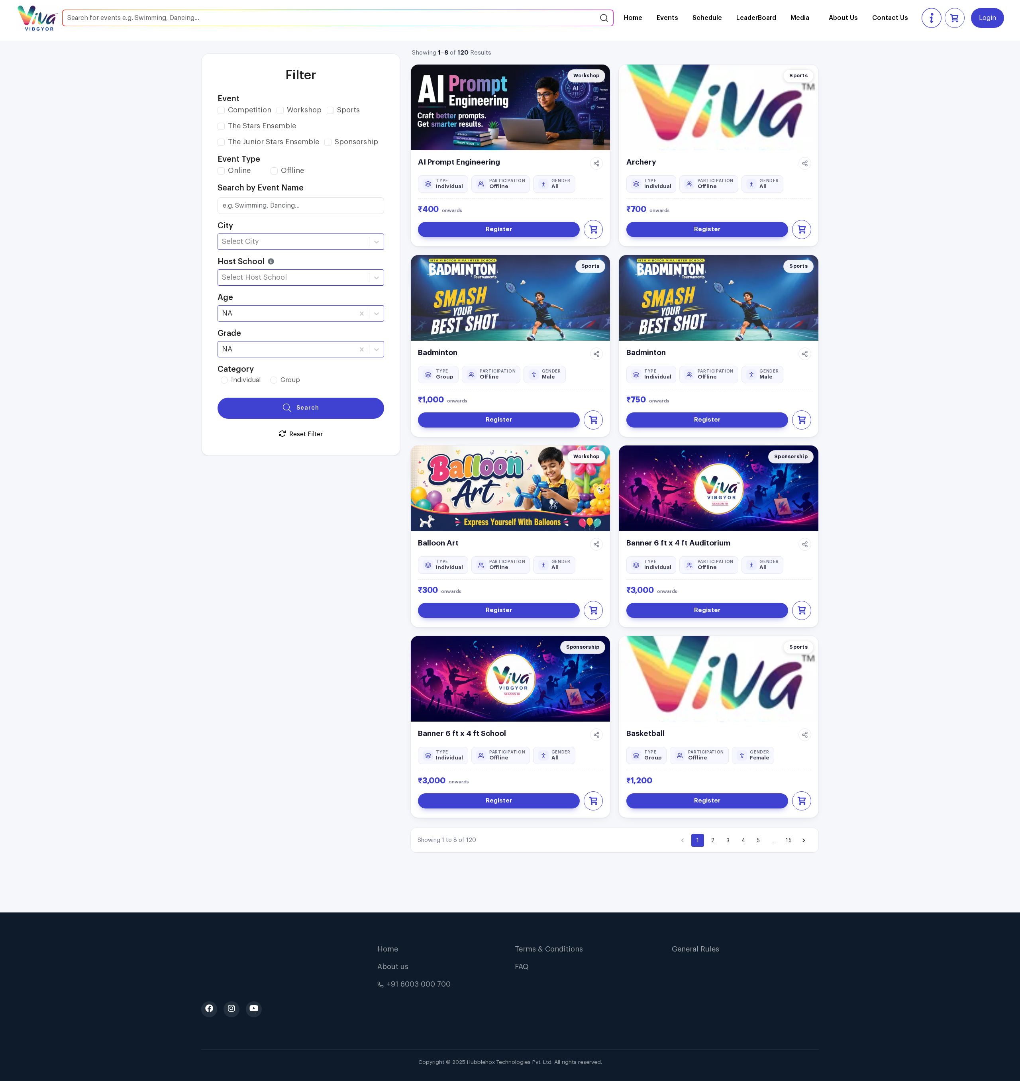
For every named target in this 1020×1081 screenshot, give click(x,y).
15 (788, 840)
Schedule (707, 18)
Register (499, 229)
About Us (843, 18)
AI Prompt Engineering (459, 162)
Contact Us (890, 18)
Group (290, 380)
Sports (348, 110)
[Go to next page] (803, 840)
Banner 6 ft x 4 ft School (462, 733)
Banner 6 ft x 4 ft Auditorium (678, 543)
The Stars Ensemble (262, 125)
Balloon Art (438, 543)
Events (667, 18)
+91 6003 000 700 (419, 984)
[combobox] (223, 241)
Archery (641, 162)
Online (239, 170)
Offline (292, 170)
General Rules (695, 949)
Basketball (645, 733)
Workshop (304, 110)
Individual (246, 380)
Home (633, 18)
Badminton (437, 352)
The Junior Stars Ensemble (273, 141)
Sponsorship (356, 141)
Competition (249, 110)
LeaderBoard (756, 18)
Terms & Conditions (549, 949)
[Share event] (596, 163)
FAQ (522, 966)
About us (392, 966)
